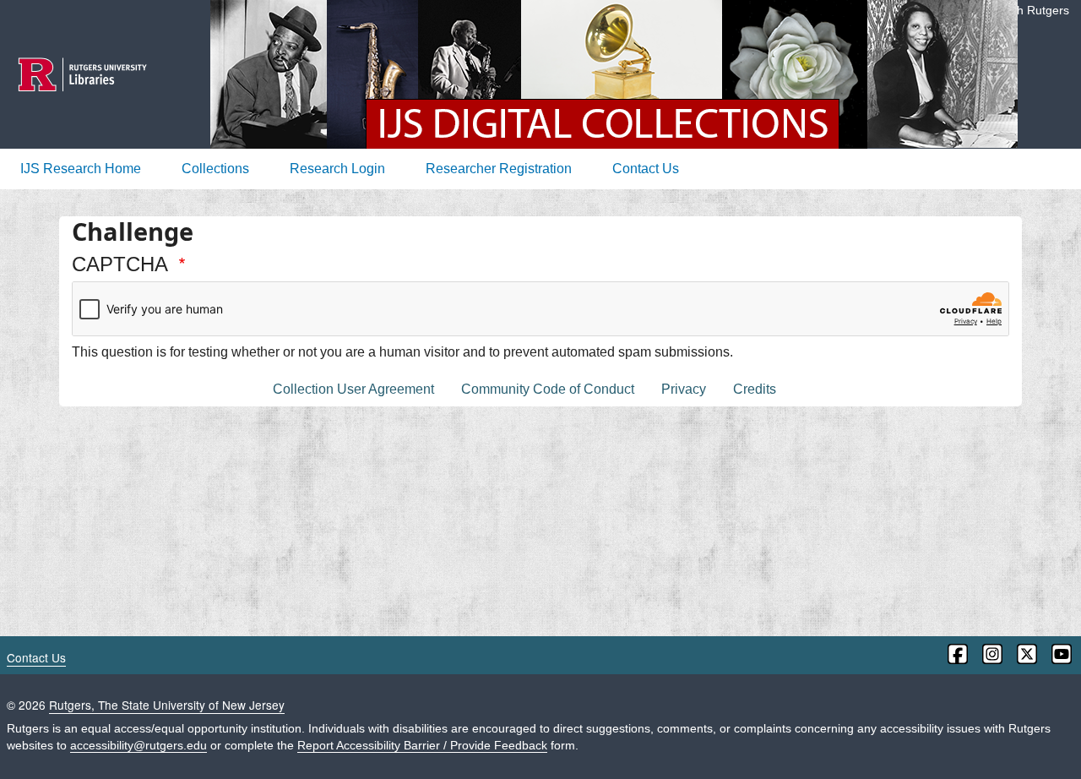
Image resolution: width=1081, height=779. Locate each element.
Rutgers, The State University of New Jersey (167, 704)
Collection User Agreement (353, 389)
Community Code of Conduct (547, 389)
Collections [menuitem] (215, 168)
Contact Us (36, 657)
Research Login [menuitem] (337, 168)
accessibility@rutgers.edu (138, 745)
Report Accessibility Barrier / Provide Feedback (422, 745)
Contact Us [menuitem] (645, 168)
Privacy (683, 389)
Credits (754, 389)
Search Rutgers (1027, 10)
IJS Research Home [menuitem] (80, 168)
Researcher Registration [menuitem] (499, 168)
